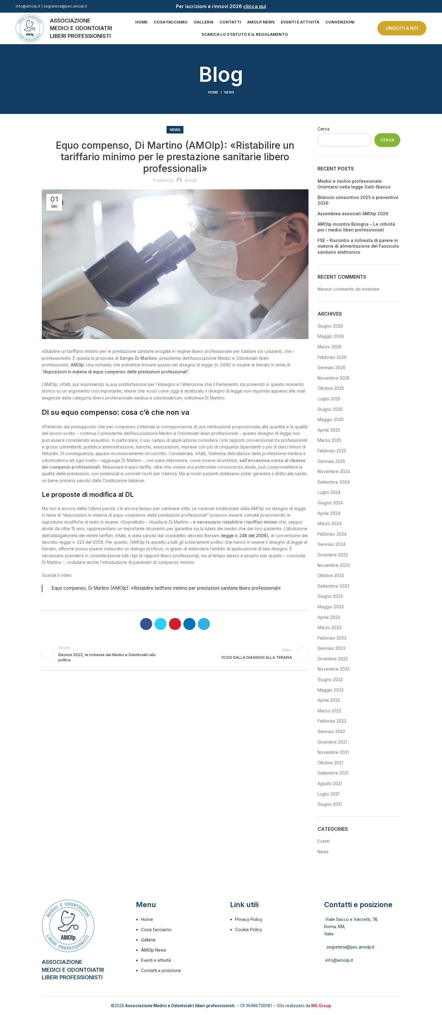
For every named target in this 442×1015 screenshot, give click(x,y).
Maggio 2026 (331, 336)
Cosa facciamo (156, 929)
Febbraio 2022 (332, 720)
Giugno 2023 (330, 596)
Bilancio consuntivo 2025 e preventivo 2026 (358, 200)
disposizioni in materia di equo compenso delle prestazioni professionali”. (116, 371)
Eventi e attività (156, 960)
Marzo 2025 (329, 440)
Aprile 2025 (329, 430)
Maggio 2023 (331, 606)
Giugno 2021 (330, 804)
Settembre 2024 (334, 482)
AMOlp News (153, 950)
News (229, 92)
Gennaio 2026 (331, 367)
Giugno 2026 (330, 326)
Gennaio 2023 (331, 648)
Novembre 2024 (334, 471)
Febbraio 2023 (332, 637)
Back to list (175, 654)
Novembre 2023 (334, 565)
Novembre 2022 (334, 668)
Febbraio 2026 (332, 357)
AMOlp (77, 364)
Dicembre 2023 (333, 554)
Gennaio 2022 (331, 731)
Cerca (324, 128)
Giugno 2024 (330, 502)
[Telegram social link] (204, 624)
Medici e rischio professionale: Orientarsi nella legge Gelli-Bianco (354, 184)
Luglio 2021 (328, 793)
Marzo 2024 (330, 523)
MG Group (321, 1005)
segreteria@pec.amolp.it (65, 6)
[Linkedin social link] (189, 624)
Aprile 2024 (329, 513)
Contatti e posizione (161, 970)
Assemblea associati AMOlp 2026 (353, 213)
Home (213, 92)
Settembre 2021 (333, 772)
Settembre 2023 (333, 586)
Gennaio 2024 (331, 544)
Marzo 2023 (329, 627)
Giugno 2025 (330, 409)
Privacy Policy (248, 919)
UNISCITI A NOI (402, 28)
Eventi (324, 841)
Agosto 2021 (330, 783)
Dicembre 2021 (332, 741)
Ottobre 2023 (331, 575)
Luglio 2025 (329, 398)
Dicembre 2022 (333, 658)
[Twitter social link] (161, 624)
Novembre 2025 (334, 378)
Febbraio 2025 (332, 450)
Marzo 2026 (330, 346)
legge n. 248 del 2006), (245, 535)
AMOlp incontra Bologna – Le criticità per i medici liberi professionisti (356, 227)
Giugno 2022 (330, 679)
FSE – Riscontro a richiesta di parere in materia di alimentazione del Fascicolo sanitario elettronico (358, 246)
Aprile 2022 (329, 700)
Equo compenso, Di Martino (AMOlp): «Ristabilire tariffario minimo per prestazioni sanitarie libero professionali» (166, 588)
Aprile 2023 (329, 617)
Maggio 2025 (331, 419)
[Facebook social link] (416, 6)
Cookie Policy (248, 929)
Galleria (148, 940)
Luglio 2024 (329, 492)
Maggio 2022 (331, 689)
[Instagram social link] (422, 6)
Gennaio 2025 (331, 461)
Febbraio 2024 (332, 534)
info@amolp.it (28, 6)
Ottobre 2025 (331, 388)
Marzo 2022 (329, 710)
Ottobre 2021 (330, 762)
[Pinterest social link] (175, 624)
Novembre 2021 (333, 752)
